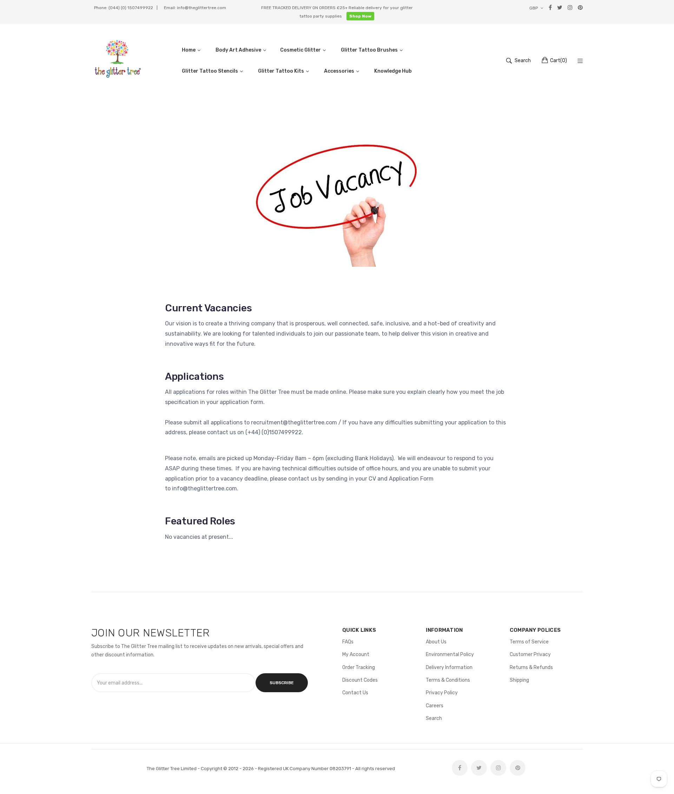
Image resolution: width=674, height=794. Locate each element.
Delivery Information (449, 667)
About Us (436, 642)
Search (434, 718)
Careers (434, 706)
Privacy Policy (442, 693)
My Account (355, 654)
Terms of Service (529, 642)
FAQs (347, 642)
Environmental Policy (450, 654)
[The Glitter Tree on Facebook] (460, 768)
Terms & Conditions (448, 680)
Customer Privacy (530, 654)
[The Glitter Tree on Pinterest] (518, 768)
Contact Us (355, 693)
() (558, 61)
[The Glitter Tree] (117, 60)
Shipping (519, 680)
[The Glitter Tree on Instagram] (498, 768)
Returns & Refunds (531, 667)
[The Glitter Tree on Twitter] (479, 768)
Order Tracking (358, 667)
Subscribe (282, 682)
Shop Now (360, 16)
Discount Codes (360, 680)
